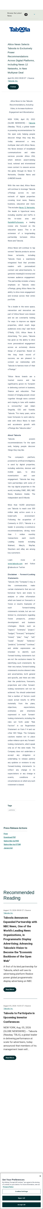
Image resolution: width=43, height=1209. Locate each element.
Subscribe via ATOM (12, 844)
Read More (10, 989)
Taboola (32, 123)
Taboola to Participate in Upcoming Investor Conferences (19, 1017)
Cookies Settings (21, 1191)
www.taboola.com (15, 564)
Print (6, 834)
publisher (12, 810)
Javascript (8, 848)
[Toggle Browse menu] (34, 14)
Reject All (21, 1198)
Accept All (21, 1205)
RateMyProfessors (16, 222)
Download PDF (10, 837)
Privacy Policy (8, 1187)
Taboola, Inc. (13, 81)
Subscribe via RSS (11, 841)
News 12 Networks (27, 207)
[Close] (40, 1176)
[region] (21, 1191)
